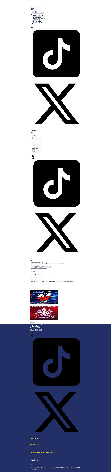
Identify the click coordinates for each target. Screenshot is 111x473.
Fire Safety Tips (36, 19)
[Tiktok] (56, 78)
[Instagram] (32, 28)
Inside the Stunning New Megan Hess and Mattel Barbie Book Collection (42, 264)
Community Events (37, 16)
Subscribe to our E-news (38, 13)
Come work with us (37, 20)
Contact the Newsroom (38, 12)
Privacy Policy (33, 446)
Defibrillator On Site (37, 22)
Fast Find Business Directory (39, 15)
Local (32, 14)
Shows (32, 8)
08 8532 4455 (37, 464)
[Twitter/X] (56, 128)
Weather (33, 149)
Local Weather (36, 10)
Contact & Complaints (35, 440)
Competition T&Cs (34, 447)
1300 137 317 (36, 465)
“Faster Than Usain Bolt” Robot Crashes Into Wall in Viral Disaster (41, 267)
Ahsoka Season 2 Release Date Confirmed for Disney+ (39, 262)
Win (31, 140)
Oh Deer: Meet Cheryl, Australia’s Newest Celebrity (39, 268)
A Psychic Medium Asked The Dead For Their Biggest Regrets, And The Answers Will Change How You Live (47, 263)
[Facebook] (32, 26)
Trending (35, 11)
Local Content (33, 450)
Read (32, 9)
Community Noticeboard (38, 17)
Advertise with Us (37, 21)
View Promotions (33, 288)
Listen (32, 7)
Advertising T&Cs (34, 448)
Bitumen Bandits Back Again (35, 265)
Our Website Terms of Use (36, 449)
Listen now (32, 130)
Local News (35, 10)
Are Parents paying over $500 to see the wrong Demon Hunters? (41, 266)
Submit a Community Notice (39, 18)
